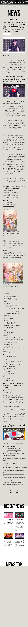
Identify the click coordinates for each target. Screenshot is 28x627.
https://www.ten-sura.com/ (18, 443)
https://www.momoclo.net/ (14, 448)
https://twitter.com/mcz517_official (10, 463)
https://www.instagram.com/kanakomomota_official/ (15, 467)
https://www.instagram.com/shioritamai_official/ (14, 470)
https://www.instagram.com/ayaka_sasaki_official (14, 477)
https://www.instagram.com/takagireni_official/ (13, 474)
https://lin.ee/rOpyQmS (11, 455)
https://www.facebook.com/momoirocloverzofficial (14, 458)
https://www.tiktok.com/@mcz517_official (12, 482)
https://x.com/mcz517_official (13, 451)
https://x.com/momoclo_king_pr (17, 453)
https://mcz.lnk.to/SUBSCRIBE (14, 450)
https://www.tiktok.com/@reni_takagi (15, 484)
